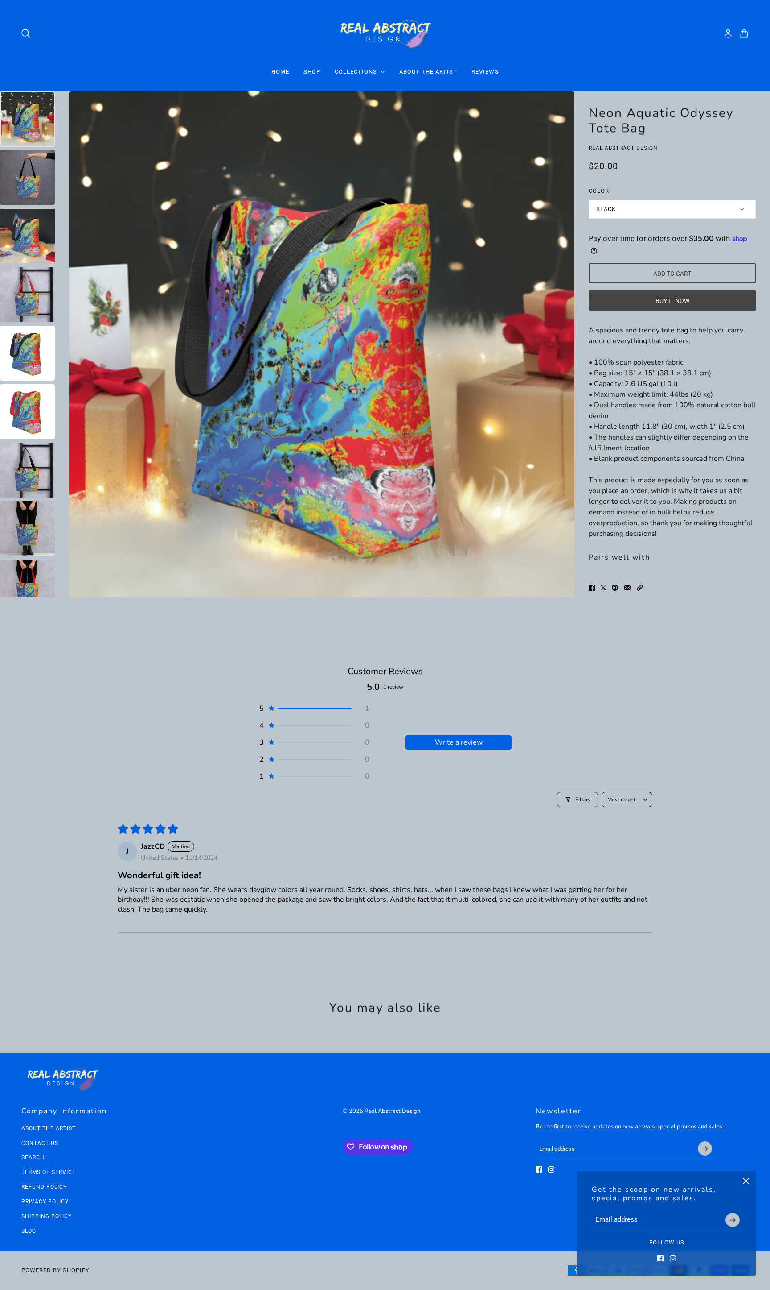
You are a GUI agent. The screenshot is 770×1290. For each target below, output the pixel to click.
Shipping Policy (46, 1216)
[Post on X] (603, 588)
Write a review (459, 742)
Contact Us (39, 1143)
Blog (28, 1231)
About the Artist (48, 1128)
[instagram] (673, 1258)
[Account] (728, 33)
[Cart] (744, 33)
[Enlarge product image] (321, 344)
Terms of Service (48, 1172)
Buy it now (672, 300)
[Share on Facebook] (592, 588)
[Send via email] (627, 588)
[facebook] (660, 1258)
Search (33, 1157)
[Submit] (732, 1220)
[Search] (25, 33)
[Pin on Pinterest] (615, 588)
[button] (640, 588)
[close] (745, 1181)
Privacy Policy (45, 1202)
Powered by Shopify (55, 1270)
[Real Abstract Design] (385, 33)
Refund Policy (44, 1187)
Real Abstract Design (623, 148)
